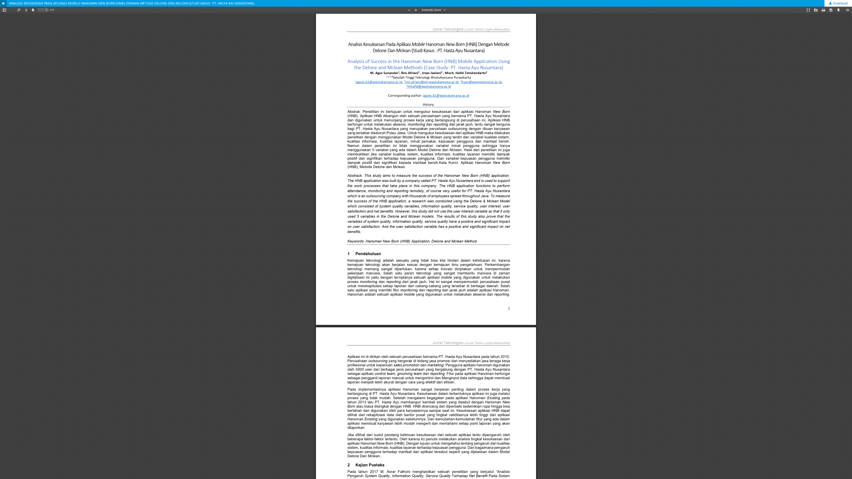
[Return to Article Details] (3, 3)
